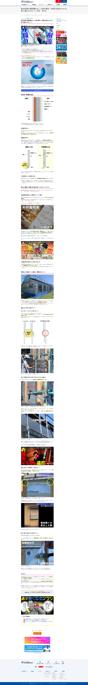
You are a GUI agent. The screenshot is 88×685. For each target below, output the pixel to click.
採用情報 (64, 4)
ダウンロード (41, 4)
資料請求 (63, 663)
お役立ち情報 (59, 21)
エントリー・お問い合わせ (63, 679)
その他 (58, 27)
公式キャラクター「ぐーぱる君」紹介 (56, 678)
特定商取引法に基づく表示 (33, 683)
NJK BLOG (59, 19)
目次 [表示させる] (37, 90)
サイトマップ (41, 683)
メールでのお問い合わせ (56, 663)
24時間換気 (58, 25)
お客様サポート (50, 4)
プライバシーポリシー (24, 683)
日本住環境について (25, 4)
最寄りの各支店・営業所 (40, 663)
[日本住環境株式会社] (27, 2)
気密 (57, 23)
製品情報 (34, 4)
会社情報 (58, 4)
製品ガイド (58, 29)
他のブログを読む (37, 633)
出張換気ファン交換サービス (48, 674)
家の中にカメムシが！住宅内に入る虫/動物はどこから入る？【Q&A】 (35, 620)
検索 (54, 1)
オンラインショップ (48, 663)
